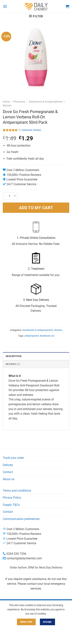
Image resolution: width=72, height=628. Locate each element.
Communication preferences (21, 519)
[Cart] (67, 6)
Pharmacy (19, 101)
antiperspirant (31, 335)
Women (7, 105)
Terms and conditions (17, 490)
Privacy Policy (12, 497)
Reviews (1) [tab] (13, 364)
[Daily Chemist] (36, 6)
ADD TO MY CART (36, 207)
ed (53, 335)
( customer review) (29, 130)
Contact (8, 472)
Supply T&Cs (11, 504)
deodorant (45, 335)
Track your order (13, 458)
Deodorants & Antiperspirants (46, 101)
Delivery (8, 465)
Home (6, 101)
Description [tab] (13, 356)
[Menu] (5, 6)
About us (8, 479)
